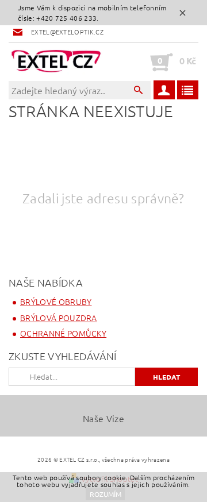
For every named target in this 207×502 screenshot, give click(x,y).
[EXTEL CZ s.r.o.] (56, 62)
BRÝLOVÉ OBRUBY (55, 301)
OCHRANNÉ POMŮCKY (63, 333)
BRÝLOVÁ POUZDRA (58, 317)
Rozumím (105, 494)
